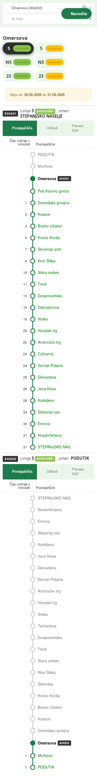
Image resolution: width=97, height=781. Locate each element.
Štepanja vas (49, 412)
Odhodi (52, 128)
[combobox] (48, 8)
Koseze (44, 214)
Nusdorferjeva (50, 435)
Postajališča (22, 128)
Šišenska (45, 684)
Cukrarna (46, 353)
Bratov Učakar (50, 226)
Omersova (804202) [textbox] (27, 7)
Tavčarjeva (47, 625)
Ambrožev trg (49, 342)
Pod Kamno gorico (53, 191)
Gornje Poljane (50, 365)
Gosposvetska (50, 295)
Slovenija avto (49, 249)
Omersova (53, 178)
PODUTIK (46, 154)
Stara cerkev (48, 272)
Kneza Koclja (49, 237)
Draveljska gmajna (53, 202)
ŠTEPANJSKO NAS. (54, 446)
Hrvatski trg (47, 330)
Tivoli (42, 284)
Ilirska (43, 319)
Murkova (45, 166)
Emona (44, 423)
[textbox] (51, 18)
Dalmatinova (48, 307)
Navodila (79, 13)
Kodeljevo (46, 400)
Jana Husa (47, 388)
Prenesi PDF (78, 128)
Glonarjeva (47, 377)
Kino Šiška (47, 260)
